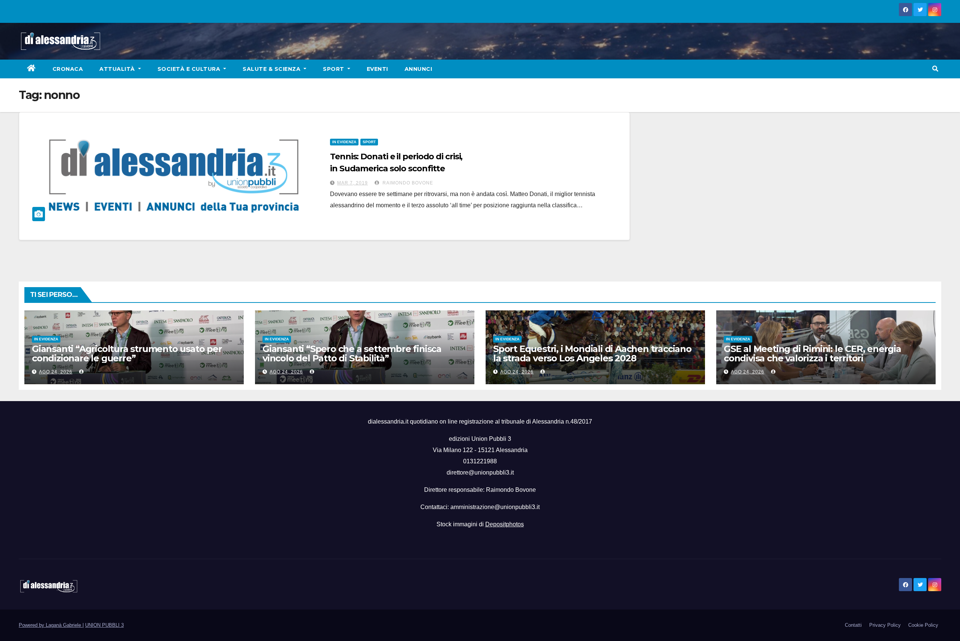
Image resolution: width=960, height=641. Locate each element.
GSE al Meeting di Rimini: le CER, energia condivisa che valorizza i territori (812, 353)
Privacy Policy (885, 625)
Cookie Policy (923, 625)
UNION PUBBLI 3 (104, 625)
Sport (334, 69)
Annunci (418, 69)
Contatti (853, 625)
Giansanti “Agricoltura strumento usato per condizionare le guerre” (127, 353)
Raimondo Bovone (407, 183)
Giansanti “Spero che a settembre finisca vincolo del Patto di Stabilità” (351, 353)
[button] (935, 69)
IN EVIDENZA (344, 142)
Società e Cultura (190, 69)
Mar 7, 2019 (352, 183)
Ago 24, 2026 (55, 371)
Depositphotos (504, 524)
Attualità (117, 69)
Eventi (377, 69)
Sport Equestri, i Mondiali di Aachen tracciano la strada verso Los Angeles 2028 (592, 353)
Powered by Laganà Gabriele (50, 625)
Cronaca (67, 69)
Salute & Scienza (272, 69)
